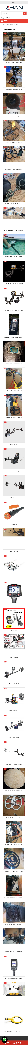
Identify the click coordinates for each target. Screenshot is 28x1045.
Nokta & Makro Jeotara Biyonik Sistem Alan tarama (14, 578)
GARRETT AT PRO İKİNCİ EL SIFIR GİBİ (14, 898)
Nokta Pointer (14, 524)
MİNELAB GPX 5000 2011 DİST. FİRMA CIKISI (14, 337)
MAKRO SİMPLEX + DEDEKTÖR (14, 1005)
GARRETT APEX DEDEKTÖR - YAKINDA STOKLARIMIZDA (14, 310)
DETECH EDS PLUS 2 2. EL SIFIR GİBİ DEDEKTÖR (14, 817)
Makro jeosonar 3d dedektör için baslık (14, 89)
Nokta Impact (14, 604)
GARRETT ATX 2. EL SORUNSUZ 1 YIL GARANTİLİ (14, 203)
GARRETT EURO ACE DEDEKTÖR (14, 390)
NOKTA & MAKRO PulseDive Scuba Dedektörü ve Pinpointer (14, 1031)
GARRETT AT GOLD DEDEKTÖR (13, 951)
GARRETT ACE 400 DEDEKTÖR (14, 417)
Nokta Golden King (14, 471)
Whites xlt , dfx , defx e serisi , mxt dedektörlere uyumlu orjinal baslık (14, 116)
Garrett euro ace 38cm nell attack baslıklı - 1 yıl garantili (14, 142)
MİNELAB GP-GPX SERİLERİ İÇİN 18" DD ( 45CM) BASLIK (14, 791)
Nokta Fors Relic (14, 444)
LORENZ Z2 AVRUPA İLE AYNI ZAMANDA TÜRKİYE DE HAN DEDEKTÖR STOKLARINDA (14, 230)
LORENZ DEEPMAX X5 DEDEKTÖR (14, 364)
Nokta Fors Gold (14, 551)
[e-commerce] (14, 7)
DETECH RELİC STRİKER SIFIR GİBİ (14, 169)
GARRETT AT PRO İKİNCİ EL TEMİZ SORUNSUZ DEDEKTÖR (14, 844)
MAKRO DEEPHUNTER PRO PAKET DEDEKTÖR (14, 924)
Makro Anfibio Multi (14, 683)
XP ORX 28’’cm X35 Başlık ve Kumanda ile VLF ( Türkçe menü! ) (14, 764)
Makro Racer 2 (14, 657)
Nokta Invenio (14, 630)
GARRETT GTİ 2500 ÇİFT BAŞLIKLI (14, 871)
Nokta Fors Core (14, 497)
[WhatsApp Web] (4, 1039)
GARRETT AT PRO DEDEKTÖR (14, 62)
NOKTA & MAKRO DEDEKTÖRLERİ (14, 978)
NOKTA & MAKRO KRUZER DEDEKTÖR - (14, 256)
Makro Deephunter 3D (14, 737)
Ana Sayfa (3, 24)
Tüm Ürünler (9, 24)
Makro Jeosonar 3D (14, 710)
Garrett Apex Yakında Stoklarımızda (14, 283)
